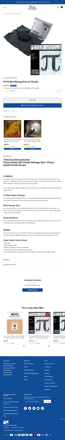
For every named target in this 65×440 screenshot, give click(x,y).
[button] (6, 7)
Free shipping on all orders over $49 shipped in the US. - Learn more (32, 2)
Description (7, 156)
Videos (26, 379)
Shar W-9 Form (7, 398)
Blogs (25, 376)
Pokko (26, 367)
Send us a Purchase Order (10, 407)
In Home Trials (48, 379)
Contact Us (47, 367)
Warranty (6, 259)
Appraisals (47, 389)
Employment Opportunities (31, 373)
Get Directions (7, 370)
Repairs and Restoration (51, 386)
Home (4, 13)
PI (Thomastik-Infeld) (10, 78)
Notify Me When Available (33, 105)
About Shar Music (29, 363)
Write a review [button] (32, 290)
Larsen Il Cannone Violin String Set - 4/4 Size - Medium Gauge (32, 140)
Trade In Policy (48, 376)
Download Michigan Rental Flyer (10, 415)
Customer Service (49, 363)
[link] (32, 7)
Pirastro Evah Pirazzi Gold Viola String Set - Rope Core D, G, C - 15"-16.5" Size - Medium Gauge (12, 141)
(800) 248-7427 (7, 374)
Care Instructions (9, 264)
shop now (12, 148)
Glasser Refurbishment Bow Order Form (11, 403)
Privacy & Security (49, 383)
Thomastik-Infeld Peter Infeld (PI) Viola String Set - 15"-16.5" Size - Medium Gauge (39, 337)
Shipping (46, 370)
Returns (46, 373)
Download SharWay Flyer (10, 410)
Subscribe (47, 401)
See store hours (7, 372)
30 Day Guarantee (29, 370)
